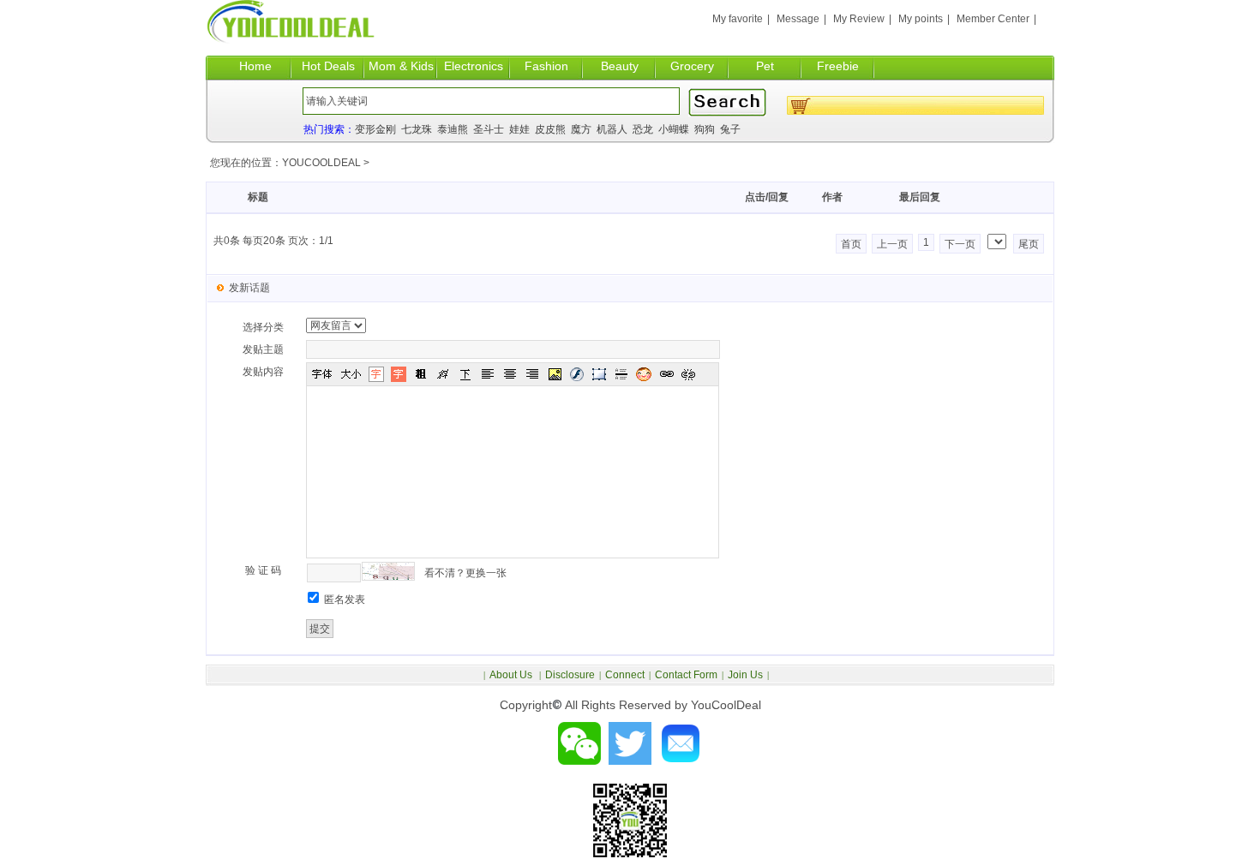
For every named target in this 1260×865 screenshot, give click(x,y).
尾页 (1028, 244)
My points (920, 19)
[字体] (321, 374)
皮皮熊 (550, 129)
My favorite (737, 19)
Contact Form (686, 675)
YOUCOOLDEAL (321, 163)
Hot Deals (328, 66)
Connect (625, 675)
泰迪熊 (452, 129)
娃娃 (519, 129)
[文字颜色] (376, 374)
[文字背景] (398, 374)
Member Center (993, 19)
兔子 (730, 129)
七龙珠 (416, 129)
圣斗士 (488, 129)
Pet (765, 66)
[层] (599, 374)
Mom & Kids (401, 66)
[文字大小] (350, 374)
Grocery (692, 66)
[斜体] (443, 374)
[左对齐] (487, 374)
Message (798, 19)
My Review (859, 19)
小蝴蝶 (673, 129)
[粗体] (420, 374)
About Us (512, 675)
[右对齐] (532, 374)
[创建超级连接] (666, 374)
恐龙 (643, 129)
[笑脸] (643, 374)
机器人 (612, 129)
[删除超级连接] (688, 374)
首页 (851, 244)
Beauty (620, 66)
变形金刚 (375, 129)
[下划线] (465, 374)
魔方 (581, 129)
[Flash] (576, 374)
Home (255, 66)
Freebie (838, 66)
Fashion (546, 66)
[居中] (510, 374)
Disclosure (570, 675)
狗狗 (704, 129)
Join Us (745, 675)
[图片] (554, 374)
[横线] (621, 374)
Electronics (473, 66)
